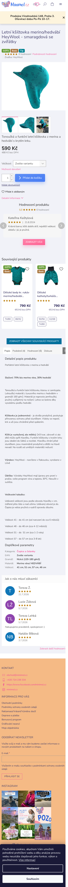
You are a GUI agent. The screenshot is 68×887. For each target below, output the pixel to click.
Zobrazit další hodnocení (52, 648)
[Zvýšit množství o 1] (11, 176)
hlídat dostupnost (11, 185)
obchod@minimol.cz (17, 675)
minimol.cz (12, 689)
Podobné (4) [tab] (19, 350)
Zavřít (19, 252)
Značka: (14, 57)
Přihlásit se (12, 776)
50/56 (42, 319)
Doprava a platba (10, 715)
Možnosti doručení (11, 169)
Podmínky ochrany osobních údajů (19, 707)
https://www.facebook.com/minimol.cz (26, 684)
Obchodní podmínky (12, 703)
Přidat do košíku (32, 178)
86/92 (18, 319)
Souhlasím (32, 879)
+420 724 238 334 (16, 679)
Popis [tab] (7, 350)
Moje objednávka (10, 728)
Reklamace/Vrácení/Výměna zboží (19, 711)
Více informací (27, 860)
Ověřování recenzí (11, 723)
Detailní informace (11, 198)
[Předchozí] (3, 225)
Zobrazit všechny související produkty (34, 341)
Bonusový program (11, 719)
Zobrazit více (34, 242)
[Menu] (60, 4)
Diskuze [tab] (48, 350)
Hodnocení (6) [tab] (34, 350)
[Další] (61, 225)
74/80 (8, 319)
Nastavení (33, 868)
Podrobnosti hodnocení (44, 54)
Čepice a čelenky (26, 551)
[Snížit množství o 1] (11, 180)
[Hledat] (45, 4)
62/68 (52, 319)
